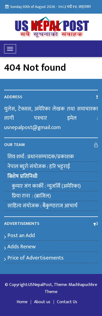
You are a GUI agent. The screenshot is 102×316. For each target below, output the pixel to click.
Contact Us (67, 302)
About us (42, 302)
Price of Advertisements (35, 258)
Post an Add (21, 235)
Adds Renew (21, 246)
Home (22, 302)
